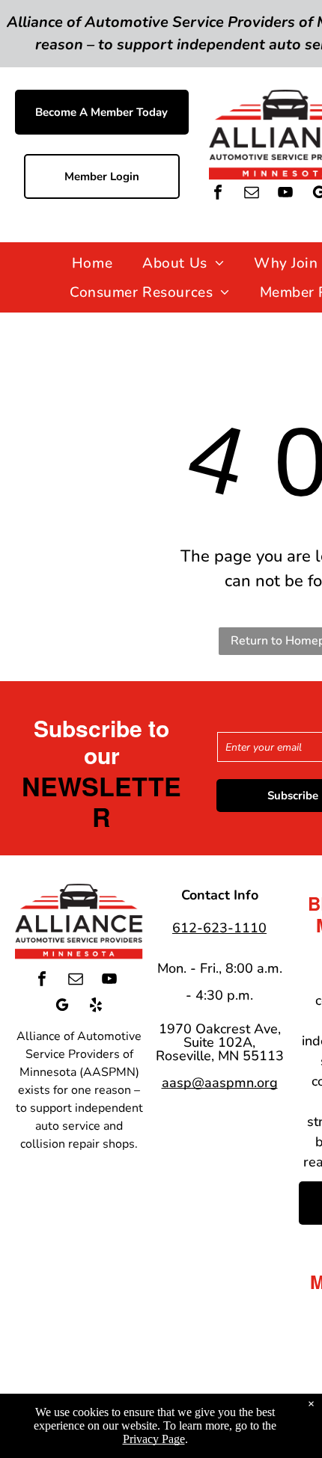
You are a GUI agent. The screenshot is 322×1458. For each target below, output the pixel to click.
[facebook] (218, 194)
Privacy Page (154, 1439)
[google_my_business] (62, 1007)
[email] (251, 194)
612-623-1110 (219, 928)
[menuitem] (92, 262)
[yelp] (96, 1007)
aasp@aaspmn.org (220, 1083)
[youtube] (285, 194)
